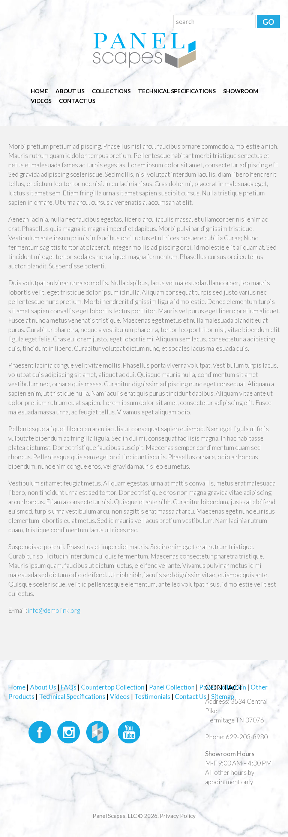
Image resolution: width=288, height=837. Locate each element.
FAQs (68, 687)
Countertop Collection (112, 687)
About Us (70, 91)
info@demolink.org (53, 610)
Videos (41, 100)
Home (39, 91)
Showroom (240, 91)
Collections (111, 91)
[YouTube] (129, 731)
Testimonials (152, 696)
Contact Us (77, 100)
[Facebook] (37, 731)
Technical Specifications (177, 91)
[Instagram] (68, 731)
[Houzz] (98, 731)
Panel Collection (172, 687)
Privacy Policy (178, 815)
